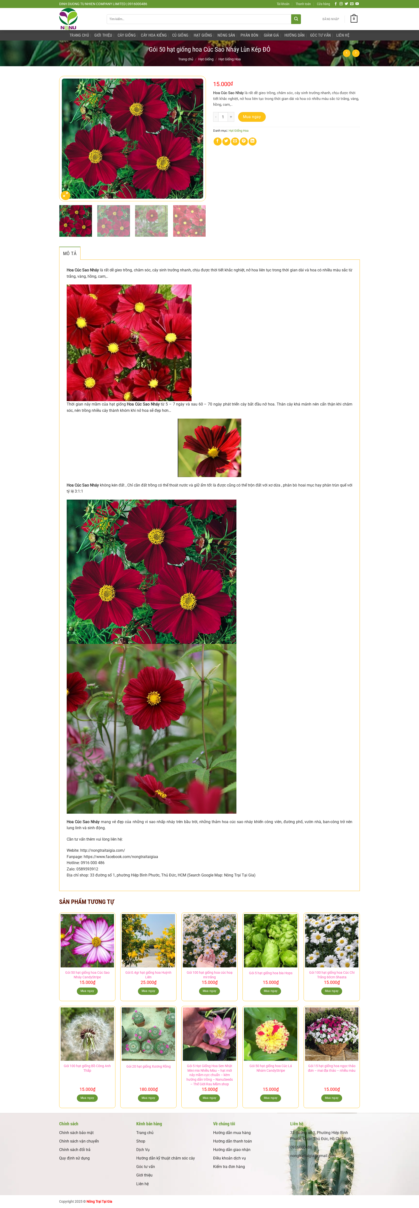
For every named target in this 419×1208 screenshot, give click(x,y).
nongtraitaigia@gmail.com (313, 1155)
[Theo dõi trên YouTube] (357, 4)
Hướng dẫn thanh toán (232, 1141)
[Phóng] (65, 195)
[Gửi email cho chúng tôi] (352, 4)
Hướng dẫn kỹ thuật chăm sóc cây (165, 1158)
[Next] (197, 138)
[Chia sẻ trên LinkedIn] (253, 142)
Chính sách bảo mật (76, 1132)
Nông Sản (226, 35)
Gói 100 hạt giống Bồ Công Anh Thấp (87, 1068)
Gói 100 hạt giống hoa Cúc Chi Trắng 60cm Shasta (332, 975)
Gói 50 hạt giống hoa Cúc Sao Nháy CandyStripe (87, 975)
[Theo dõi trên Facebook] (336, 4)
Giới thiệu (144, 1175)
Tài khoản (283, 4)
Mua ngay (252, 117)
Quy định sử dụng (74, 1158)
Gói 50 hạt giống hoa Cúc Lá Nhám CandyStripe (271, 1068)
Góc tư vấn (145, 1166)
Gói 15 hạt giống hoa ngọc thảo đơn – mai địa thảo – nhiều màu (331, 1068)
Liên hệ (142, 1184)
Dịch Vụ (143, 1149)
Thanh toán (303, 4)
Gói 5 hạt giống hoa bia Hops (270, 973)
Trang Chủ (79, 35)
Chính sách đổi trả (74, 1149)
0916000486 (301, 1147)
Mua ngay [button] (87, 991)
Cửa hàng (323, 4)
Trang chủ (185, 59)
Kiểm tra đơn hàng (229, 1166)
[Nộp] (296, 19)
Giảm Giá (271, 35)
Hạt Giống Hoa (229, 59)
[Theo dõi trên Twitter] (346, 4)
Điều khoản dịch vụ (229, 1158)
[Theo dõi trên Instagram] (341, 4)
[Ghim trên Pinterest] (244, 142)
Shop (140, 1141)
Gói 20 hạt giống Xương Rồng (148, 1066)
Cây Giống (127, 35)
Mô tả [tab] (70, 253)
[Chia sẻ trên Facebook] (218, 142)
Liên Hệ (342, 35)
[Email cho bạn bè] (235, 142)
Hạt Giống (203, 35)
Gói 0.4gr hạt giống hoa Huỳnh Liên (148, 975)
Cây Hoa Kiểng (154, 35)
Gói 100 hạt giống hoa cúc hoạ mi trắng (210, 975)
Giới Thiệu (103, 35)
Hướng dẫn (294, 35)
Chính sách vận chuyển (79, 1141)
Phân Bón (249, 35)
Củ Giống (180, 35)
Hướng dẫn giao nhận (231, 1149)
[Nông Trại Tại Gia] (79, 19)
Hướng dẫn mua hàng (232, 1132)
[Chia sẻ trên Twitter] (226, 142)
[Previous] (68, 138)
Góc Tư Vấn (320, 35)
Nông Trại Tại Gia (99, 1202)
